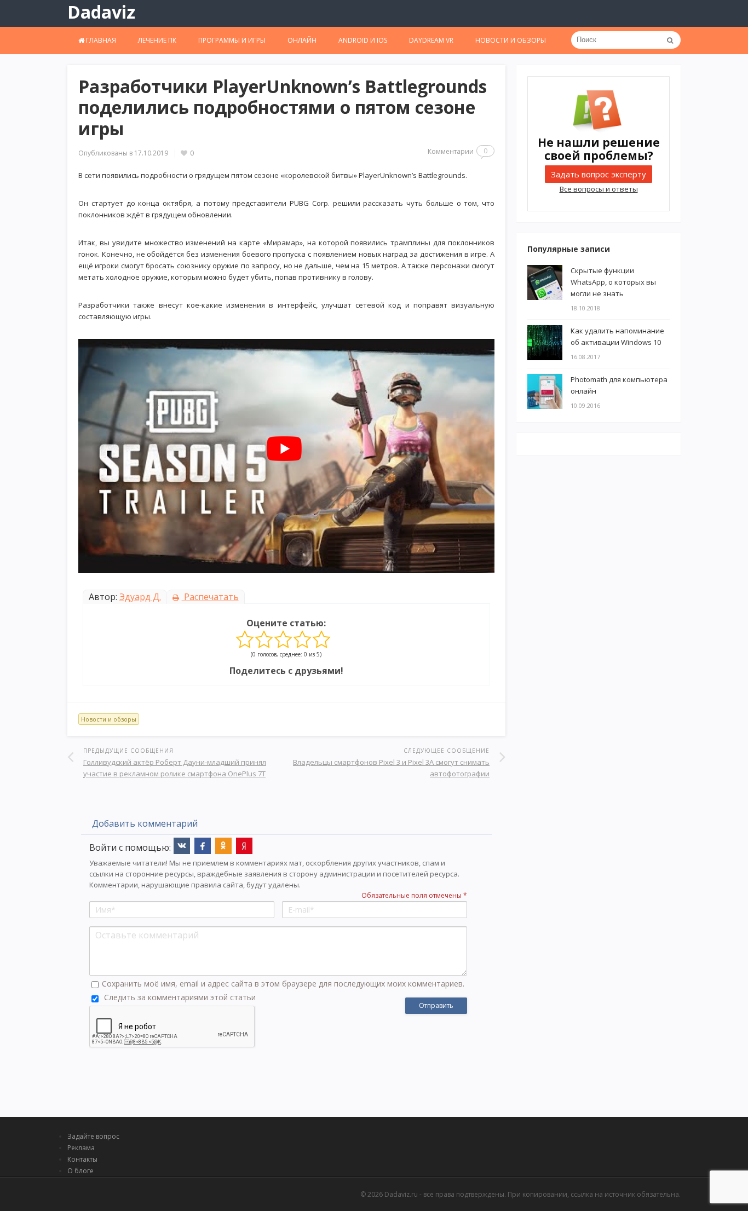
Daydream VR (431, 40)
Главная (100, 40)
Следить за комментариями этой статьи (180, 997)
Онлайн (302, 40)
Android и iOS (362, 40)
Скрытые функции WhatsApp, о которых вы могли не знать (613, 282)
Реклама (81, 1147)
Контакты (82, 1159)
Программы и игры (232, 40)
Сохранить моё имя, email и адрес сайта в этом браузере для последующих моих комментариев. (283, 983)
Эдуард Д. (140, 597)
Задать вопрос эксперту (598, 174)
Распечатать (210, 597)
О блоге (80, 1170)
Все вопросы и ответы (599, 189)
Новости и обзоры (510, 40)
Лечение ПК (157, 40)
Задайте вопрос (93, 1136)
